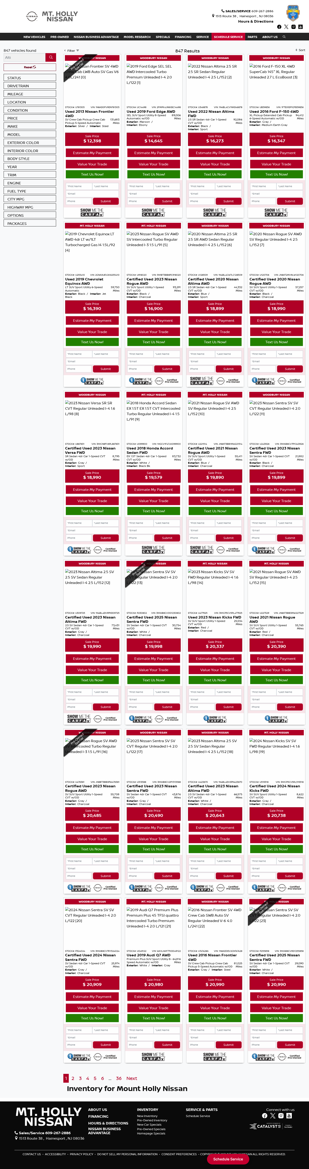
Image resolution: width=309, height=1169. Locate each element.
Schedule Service (198, 1116)
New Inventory (147, 1116)
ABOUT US (97, 1110)
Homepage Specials (151, 1133)
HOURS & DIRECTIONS (108, 1123)
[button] (34, 36)
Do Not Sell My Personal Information (127, 1154)
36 (119, 1078)
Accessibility (56, 1154)
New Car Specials (149, 1124)
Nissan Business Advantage (104, 1131)
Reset (28, 67)
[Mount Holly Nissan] (51, 16)
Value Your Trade (92, 164)
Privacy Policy (82, 1154)
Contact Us (32, 1154)
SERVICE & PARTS (202, 1110)
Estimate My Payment (92, 152)
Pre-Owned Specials (151, 1129)
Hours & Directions (255, 21)
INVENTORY (147, 1110)
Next (131, 1078)
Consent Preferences (179, 1154)
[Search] (50, 57)
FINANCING (98, 1117)
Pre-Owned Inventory (152, 1120)
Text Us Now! (92, 174)
